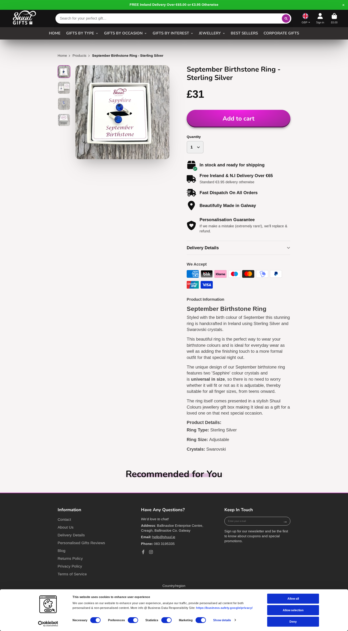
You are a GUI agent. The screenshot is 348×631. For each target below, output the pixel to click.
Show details (222, 620)
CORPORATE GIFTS (281, 33)
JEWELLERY (210, 33)
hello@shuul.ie (163, 537)
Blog (61, 551)
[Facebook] (143, 552)
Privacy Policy (70, 566)
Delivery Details (71, 535)
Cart (334, 18)
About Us (66, 527)
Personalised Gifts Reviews (81, 543)
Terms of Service (72, 574)
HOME (55, 33)
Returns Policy (70, 558)
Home (62, 55)
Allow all (293, 598)
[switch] (133, 620)
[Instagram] (151, 552)
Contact (64, 519)
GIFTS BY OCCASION (123, 33)
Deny (293, 621)
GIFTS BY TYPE (80, 33)
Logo (24, 18)
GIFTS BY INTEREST (171, 33)
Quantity (194, 137)
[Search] (286, 18)
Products (79, 55)
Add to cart (238, 118)
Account (320, 18)
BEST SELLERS (244, 33)
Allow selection (293, 610)
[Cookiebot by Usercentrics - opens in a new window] (48, 624)
